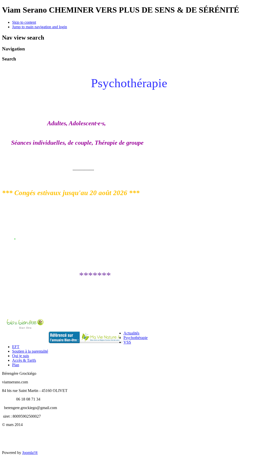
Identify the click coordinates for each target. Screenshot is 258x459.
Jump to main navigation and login (39, 27)
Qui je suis (20, 356)
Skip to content (24, 22)
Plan (15, 365)
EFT (15, 347)
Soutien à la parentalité (30, 351)
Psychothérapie (135, 337)
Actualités (131, 333)
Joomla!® (30, 452)
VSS (127, 342)
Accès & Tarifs (24, 360)
